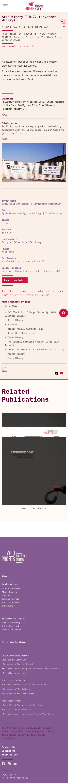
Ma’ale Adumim (10, 261)
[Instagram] (9, 764)
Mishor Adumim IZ (33, 261)
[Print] (4, 369)
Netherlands (33, 271)
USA (58, 271)
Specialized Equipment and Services (22, 705)
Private (6, 223)
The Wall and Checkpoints (17, 710)
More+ (5, 115)
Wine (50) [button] (11, 306)
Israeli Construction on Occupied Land (24, 685)
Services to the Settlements (18, 694)
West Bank (8, 252)
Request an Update (14, 280)
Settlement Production (47, 204)
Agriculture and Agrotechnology (21, 213)
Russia (48, 271)
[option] (34, 163)
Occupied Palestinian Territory (21, 242)
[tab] (34, 306)
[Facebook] (3, 764)
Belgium (6, 271)
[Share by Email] (61, 374)
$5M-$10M (7, 233)
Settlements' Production (16, 689)
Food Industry (54, 213)
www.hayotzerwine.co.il (18, 46)
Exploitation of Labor (15, 673)
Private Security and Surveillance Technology (28, 714)
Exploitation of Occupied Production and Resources (31, 669)
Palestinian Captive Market (18, 664)
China (18, 271)
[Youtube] (15, 764)
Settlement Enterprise (16, 204)
